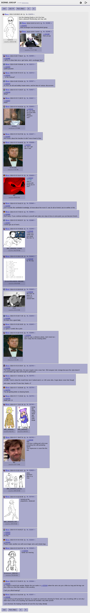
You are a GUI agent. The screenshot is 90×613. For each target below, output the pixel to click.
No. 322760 (30, 404)
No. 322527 (30, 81)
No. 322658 (30, 142)
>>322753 (7, 390)
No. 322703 (30, 366)
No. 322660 (30, 203)
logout (86, 2)
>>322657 (27, 145)
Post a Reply (20, 8)
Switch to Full (25, 2)
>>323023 (7, 532)
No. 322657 (30, 134)
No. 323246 (30, 581)
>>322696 (7, 368)
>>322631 (30, 109)
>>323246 (7, 597)
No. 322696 (30, 333)
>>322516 (7, 84)
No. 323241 (30, 530)
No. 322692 (30, 256)
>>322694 (27, 335)
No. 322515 (30, 64)
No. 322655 (30, 106)
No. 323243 (30, 540)
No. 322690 (30, 229)
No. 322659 (30, 175)
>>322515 (7, 75)
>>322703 (7, 378)
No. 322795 (30, 437)
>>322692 (30, 292)
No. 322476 (29, 14)
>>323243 (25, 551)
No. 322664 (30, 212)
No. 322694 (30, 316)
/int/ (4, 8)
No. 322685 (30, 220)
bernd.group (8, 2)
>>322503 (7, 67)
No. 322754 (30, 387)
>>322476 (23, 26)
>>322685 (30, 231)
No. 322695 (30, 324)
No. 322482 (46, 23)
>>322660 (7, 214)
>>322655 (7, 137)
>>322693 (7, 327)
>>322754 (7, 398)
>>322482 (46, 34)
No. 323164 (30, 496)
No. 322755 (30, 396)
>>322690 (30, 259)
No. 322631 (30, 98)
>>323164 (7, 534)
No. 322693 (30, 289)
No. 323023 (30, 470)
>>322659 (7, 206)
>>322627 (7, 101)
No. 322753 (30, 376)
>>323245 (7, 584)
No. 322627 (30, 90)
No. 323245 (30, 548)
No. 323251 (30, 594)
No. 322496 (46, 31)
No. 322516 (30, 73)
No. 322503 (30, 56)
